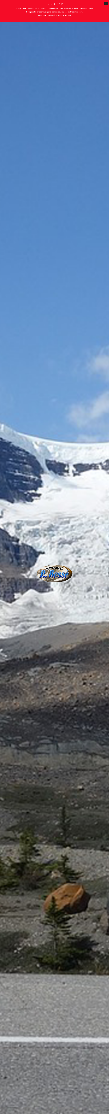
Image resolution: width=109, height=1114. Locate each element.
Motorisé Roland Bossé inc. (54, 574)
